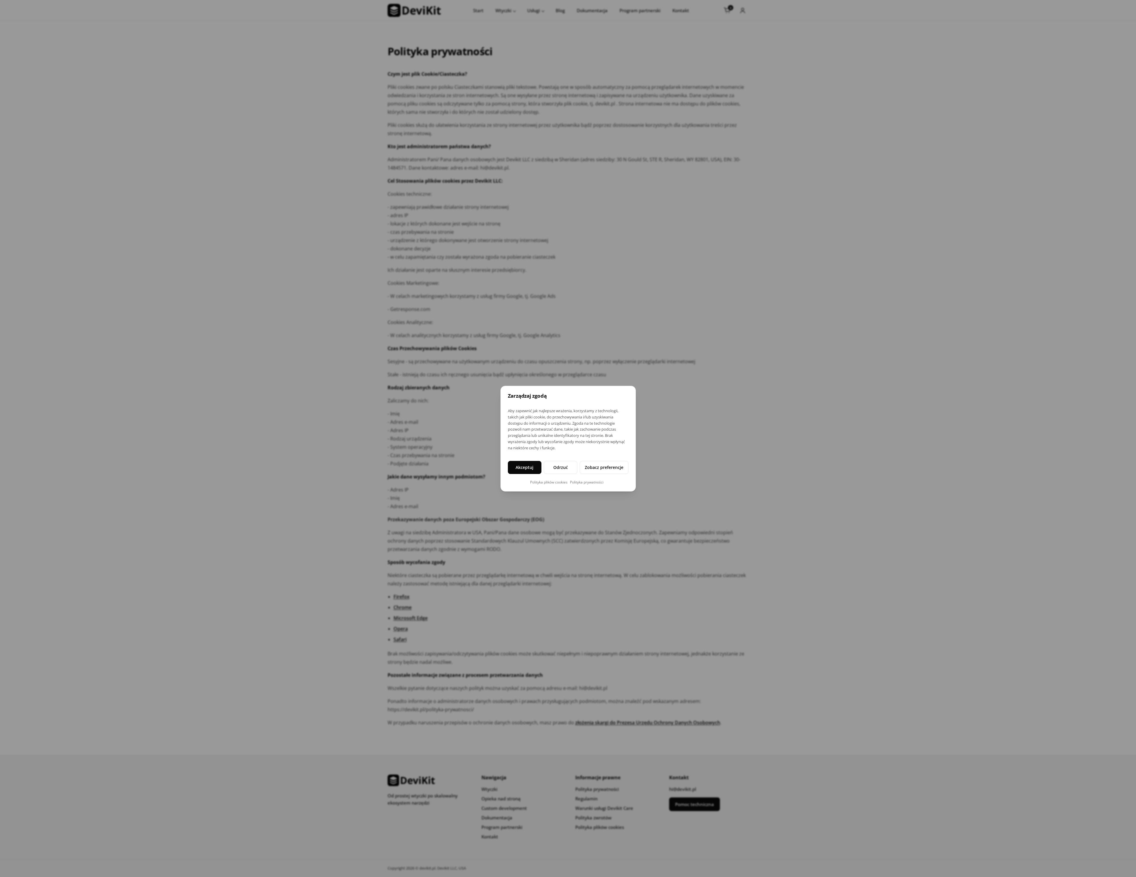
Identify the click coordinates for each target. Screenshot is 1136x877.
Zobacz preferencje (604, 467)
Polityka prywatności (586, 482)
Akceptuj (524, 467)
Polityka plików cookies (549, 482)
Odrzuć (560, 467)
